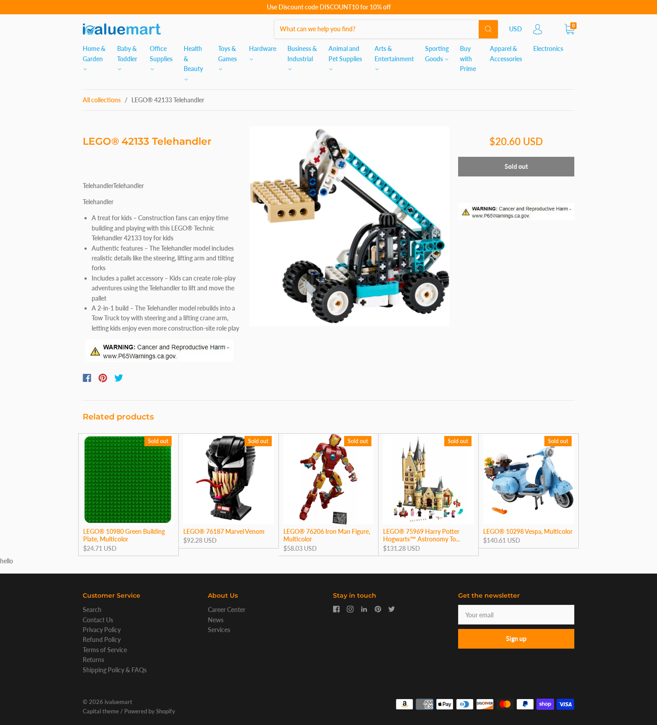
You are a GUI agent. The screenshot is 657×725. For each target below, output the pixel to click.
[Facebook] (87, 377)
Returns (93, 659)
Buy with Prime (468, 58)
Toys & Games (227, 53)
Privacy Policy (102, 629)
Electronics (548, 48)
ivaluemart (118, 701)
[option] (349, 226)
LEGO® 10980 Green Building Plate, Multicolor (124, 535)
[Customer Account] (537, 31)
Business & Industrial (302, 53)
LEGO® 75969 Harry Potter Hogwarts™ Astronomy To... (421, 535)
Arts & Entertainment (394, 53)
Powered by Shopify (149, 711)
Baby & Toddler (127, 53)
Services (219, 629)
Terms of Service (105, 650)
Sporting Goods (437, 53)
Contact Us (98, 620)
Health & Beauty (193, 58)
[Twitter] (119, 377)
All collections (102, 100)
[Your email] (516, 614)
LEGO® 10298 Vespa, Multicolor (528, 531)
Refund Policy (102, 639)
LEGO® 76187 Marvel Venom (224, 531)
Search (92, 609)
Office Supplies (161, 53)
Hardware (262, 48)
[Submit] (488, 29)
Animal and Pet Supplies (345, 53)
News (215, 620)
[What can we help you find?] (386, 29)
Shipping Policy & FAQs (115, 670)
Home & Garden (94, 53)
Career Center (226, 609)
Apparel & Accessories (506, 53)
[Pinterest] (103, 377)
